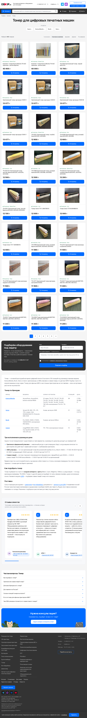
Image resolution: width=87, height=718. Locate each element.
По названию (81, 36)
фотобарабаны (38, 484)
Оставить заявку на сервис (77, 5)
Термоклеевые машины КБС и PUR (28, 643)
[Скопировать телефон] (48, 4)
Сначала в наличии (57, 36)
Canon (29, 29)
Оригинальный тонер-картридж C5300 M (72, 100)
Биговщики (4, 653)
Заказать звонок (8, 687)
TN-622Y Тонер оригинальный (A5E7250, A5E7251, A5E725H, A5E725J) (71, 281)
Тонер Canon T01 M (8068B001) (69, 208)
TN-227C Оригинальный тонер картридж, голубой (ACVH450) (72, 245)
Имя (40, 344)
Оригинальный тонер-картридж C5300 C (15, 100)
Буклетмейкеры (5, 659)
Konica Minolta (40, 29)
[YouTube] (16, 692)
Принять (74, 715)
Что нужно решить (49, 351)
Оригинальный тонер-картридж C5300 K (43, 100)
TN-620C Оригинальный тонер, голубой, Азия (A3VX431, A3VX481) (43, 135)
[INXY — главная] (6, 4)
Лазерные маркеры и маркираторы (26, 660)
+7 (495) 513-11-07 (41, 4)
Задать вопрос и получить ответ (43, 622)
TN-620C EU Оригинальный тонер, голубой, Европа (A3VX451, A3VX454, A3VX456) (71, 172)
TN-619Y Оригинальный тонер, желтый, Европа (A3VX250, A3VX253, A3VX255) (14, 209)
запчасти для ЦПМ (60, 484)
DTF (21, 653)
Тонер (3, 662)
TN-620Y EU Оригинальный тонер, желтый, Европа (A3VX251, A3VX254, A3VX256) (13, 172)
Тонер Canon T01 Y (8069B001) (12, 245)
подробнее (64, 715)
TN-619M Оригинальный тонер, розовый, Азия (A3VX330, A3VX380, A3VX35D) (43, 171)
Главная (3, 15)
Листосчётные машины (26, 639)
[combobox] (33, 11)
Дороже (74, 36)
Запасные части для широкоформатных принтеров (26, 669)
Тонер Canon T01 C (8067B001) (40, 208)
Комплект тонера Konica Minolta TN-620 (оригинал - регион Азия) (43, 64)
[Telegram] (62, 4)
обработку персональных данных (58, 360)
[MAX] (66, 4)
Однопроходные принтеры (9, 642)
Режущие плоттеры (7, 636)
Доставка (19, 679)
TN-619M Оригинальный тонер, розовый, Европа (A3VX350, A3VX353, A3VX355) (43, 245)
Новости (22, 682)
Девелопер (4, 668)
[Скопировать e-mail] (58, 4)
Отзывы (16, 682)
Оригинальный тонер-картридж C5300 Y (15, 134)
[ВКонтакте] (11, 692)
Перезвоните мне (77, 2)
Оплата (26, 679)
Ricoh (50, 29)
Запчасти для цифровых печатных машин (8, 672)
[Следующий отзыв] (80, 506)
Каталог (9, 15)
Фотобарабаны (5, 665)
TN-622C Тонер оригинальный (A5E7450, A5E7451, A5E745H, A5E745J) (15, 318)
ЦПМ (22, 476)
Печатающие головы (26, 664)
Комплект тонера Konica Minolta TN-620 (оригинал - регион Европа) (14, 64)
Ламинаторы (23, 636)
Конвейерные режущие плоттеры (8, 649)
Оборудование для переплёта (25, 675)
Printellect (23, 656)
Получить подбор (61, 365)
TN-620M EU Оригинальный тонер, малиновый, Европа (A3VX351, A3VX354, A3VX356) (71, 319)
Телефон (64, 344)
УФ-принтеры (5, 639)
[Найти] (56, 11)
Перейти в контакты (66, 652)
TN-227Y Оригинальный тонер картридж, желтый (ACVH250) (43, 281)
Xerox (58, 29)
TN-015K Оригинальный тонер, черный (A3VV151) (71, 64)
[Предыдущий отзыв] (75, 506)
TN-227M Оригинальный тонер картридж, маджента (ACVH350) (15, 281)
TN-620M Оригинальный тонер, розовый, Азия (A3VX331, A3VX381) (72, 135)
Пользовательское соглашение (7, 710)
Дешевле (67, 36)
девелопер (28, 484)
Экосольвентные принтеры (9, 645)
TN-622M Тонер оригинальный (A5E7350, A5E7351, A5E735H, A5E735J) (43, 318)
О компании (11, 679)
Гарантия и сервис (6, 682)
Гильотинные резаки (7, 656)
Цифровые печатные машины (28, 650)
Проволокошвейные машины (28, 647)
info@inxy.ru (53, 4)
